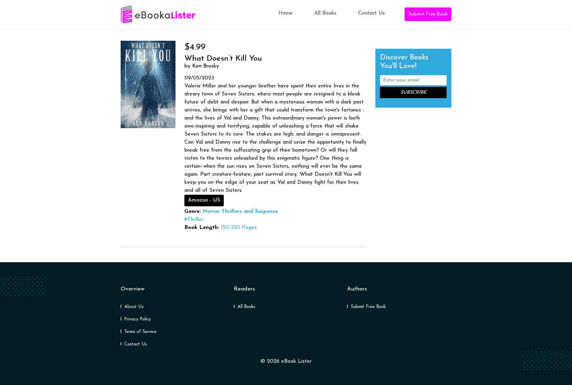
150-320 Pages (239, 227)
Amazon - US (204, 200)
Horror (211, 211)
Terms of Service (140, 332)
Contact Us (371, 13)
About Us (134, 307)
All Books (325, 13)
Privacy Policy (137, 319)
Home (286, 13)
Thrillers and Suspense (250, 211)
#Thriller (193, 219)
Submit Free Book (427, 14)
